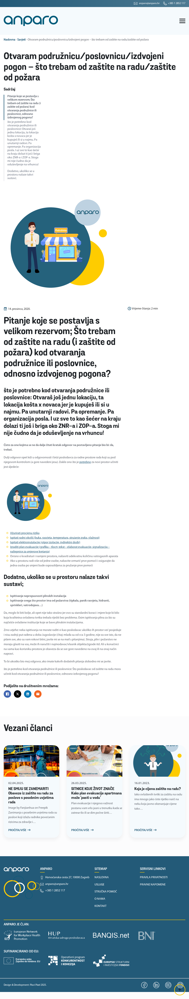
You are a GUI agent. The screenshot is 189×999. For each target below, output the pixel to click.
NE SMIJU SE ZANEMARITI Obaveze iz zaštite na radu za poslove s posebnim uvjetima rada (31, 795)
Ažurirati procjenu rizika (24, 533)
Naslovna (9, 39)
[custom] (144, 985)
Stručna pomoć (105, 891)
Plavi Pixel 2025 (38, 985)
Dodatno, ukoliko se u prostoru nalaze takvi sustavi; (20, 175)
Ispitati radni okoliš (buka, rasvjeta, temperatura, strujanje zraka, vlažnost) (55, 537)
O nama (99, 898)
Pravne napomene (153, 884)
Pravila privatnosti (154, 877)
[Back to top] (179, 989)
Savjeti (21, 39)
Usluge (99, 884)
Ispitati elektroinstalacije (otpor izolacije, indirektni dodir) (45, 542)
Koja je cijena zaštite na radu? (157, 789)
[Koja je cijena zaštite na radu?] (157, 761)
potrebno (85, 462)
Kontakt (100, 906)
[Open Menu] (182, 21)
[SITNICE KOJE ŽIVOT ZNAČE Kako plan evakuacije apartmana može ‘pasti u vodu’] (94, 760)
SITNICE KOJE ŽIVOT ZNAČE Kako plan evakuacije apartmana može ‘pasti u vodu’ (96, 793)
